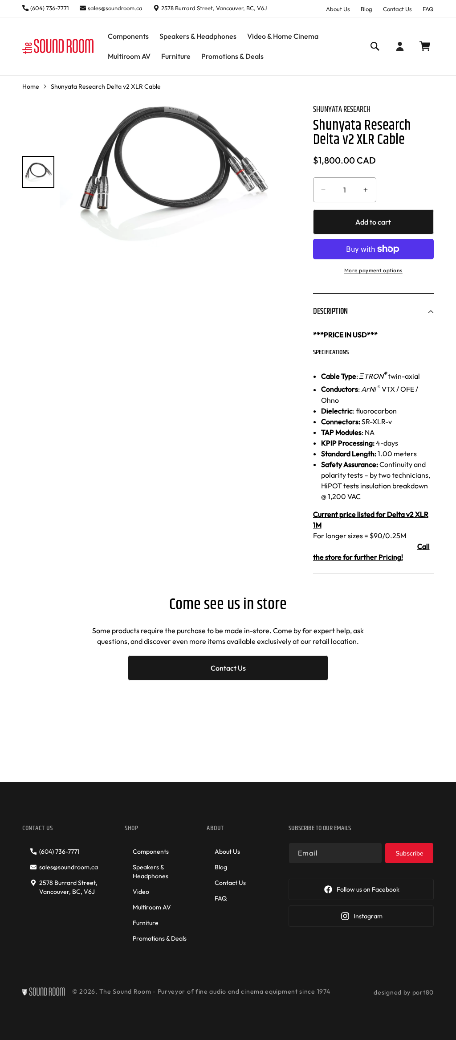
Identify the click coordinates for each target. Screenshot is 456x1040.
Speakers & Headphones (150, 871)
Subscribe (409, 853)
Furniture (146, 923)
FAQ (428, 8)
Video (141, 892)
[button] (128, 36)
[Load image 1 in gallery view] (38, 172)
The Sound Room (125, 991)
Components (151, 852)
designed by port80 (404, 992)
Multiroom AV (152, 907)
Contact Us (397, 8)
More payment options (373, 270)
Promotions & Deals (160, 938)
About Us (338, 8)
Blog (366, 8)
